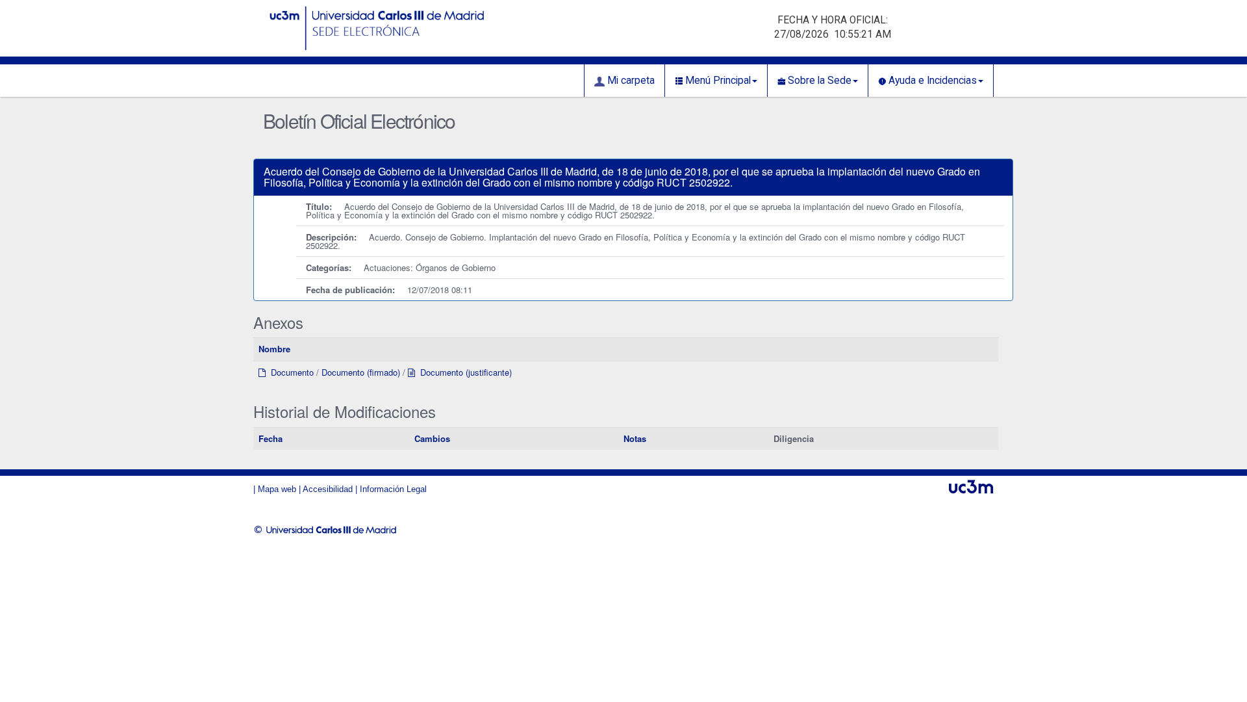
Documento (290, 372)
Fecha (270, 438)
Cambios (432, 438)
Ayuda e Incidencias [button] (931, 80)
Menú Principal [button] (717, 80)
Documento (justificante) (463, 372)
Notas (635, 438)
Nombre (274, 349)
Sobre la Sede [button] (818, 80)
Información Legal (393, 489)
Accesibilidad (328, 489)
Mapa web (277, 489)
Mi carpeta (630, 80)
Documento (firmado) (360, 372)
